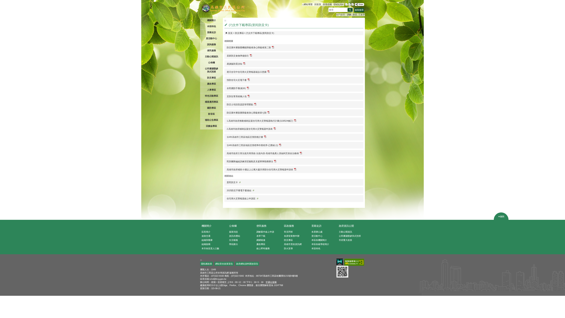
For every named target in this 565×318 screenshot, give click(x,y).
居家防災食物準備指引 (238, 55)
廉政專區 (260, 244)
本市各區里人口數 (210, 248)
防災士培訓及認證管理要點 (240, 104)
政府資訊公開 (346, 226)
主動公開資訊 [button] (211, 56)
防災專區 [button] (211, 77)
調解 (349, 14)
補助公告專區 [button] (211, 120)
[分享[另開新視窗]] (359, 4)
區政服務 (289, 226)
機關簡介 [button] (211, 20)
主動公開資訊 (345, 232)
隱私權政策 (206, 263)
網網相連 (260, 240)
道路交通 (206, 236)
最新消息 (233, 232)
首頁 (230, 33)
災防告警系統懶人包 (237, 96)
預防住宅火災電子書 (237, 80)
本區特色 (315, 248)
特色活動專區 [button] (211, 96)
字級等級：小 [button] (346, 4)
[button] (350, 10)
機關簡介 (207, 226)
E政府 (339, 262)
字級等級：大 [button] (352, 4)
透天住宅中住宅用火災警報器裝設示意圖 (246, 72)
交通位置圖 (271, 282)
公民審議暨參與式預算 (350, 236)
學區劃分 (233, 244)
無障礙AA (354, 262)
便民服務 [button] (211, 50)
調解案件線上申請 (265, 232)
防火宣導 (288, 248)
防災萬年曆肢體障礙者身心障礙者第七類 (246, 112)
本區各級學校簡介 (320, 244)
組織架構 (206, 244)
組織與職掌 (207, 240)
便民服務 (261, 226)
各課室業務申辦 (291, 236)
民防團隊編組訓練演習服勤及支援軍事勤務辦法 (250, 161)
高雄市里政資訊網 (293, 244)
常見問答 (288, 232)
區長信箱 (327, 4)
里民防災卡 (232, 182)
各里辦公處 (317, 232)
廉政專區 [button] (211, 83)
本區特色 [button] (211, 26)
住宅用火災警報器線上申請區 (241, 198)
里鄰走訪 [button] (211, 32)
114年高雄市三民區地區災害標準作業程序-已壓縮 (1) (252, 145)
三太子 (361, 14)
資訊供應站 (234, 236)
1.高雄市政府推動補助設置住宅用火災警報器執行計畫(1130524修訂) (260, 121)
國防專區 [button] (211, 108)
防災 (355, 14)
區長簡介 (206, 232)
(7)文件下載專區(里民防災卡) (260, 33)
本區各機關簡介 (319, 240)
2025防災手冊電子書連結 (239, 190)
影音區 (211, 114)
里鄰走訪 (316, 226)
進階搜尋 (359, 10)
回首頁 (317, 4)
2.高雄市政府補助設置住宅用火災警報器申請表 (250, 129)
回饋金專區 (211, 126)
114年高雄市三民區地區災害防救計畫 (245, 137)
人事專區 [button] (211, 89)
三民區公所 (223, 8)
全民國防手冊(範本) (236, 88)
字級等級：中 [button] (349, 4)
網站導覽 (308, 4)
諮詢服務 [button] (211, 44)
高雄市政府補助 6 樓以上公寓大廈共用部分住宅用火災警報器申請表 (260, 169)
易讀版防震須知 (234, 64)
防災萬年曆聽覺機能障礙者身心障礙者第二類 (249, 47)
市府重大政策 (345, 240)
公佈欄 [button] (211, 62)
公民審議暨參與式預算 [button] (211, 70)
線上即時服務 (263, 248)
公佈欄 (233, 226)
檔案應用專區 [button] (211, 102)
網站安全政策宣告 (224, 263)
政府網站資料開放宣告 (247, 263)
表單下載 (260, 236)
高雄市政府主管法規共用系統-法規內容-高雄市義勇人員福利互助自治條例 (263, 153)
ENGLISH (338, 4)
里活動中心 (211, 38)
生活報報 (233, 240)
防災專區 (239, 33)
